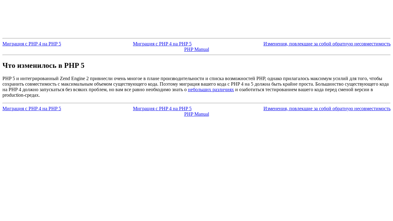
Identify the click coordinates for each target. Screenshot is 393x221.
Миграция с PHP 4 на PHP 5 (31, 43)
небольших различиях (211, 89)
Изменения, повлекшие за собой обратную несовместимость (327, 43)
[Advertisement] (196, 16)
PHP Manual (196, 49)
